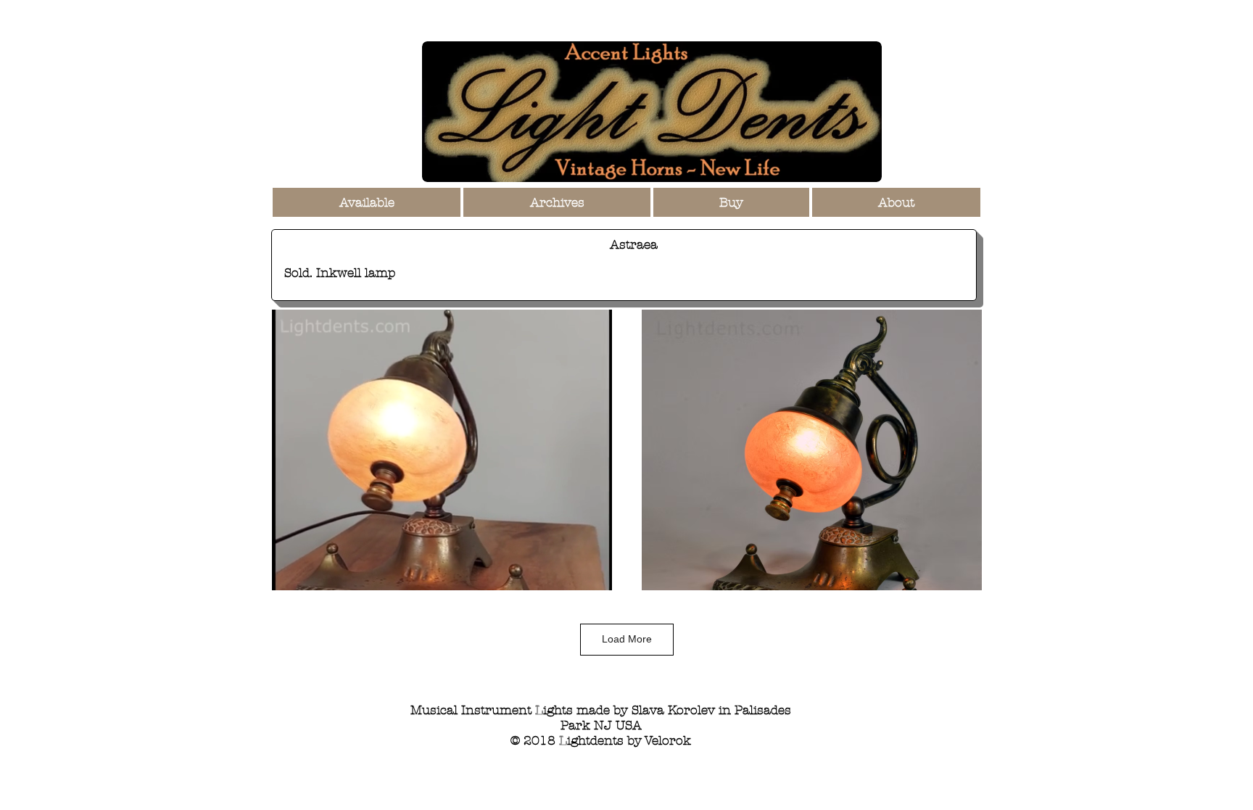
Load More (627, 639)
